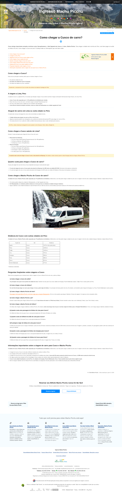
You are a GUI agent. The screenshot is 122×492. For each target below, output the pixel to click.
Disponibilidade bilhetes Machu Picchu (31, 452)
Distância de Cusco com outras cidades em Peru (21, 64)
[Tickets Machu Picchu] (64, 18)
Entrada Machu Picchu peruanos (60, 452)
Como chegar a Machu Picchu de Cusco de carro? (21, 62)
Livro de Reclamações (68, 466)
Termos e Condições (59, 466)
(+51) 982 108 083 (62, 470)
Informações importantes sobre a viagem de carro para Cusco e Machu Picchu (28, 67)
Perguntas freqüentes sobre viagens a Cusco (20, 66)
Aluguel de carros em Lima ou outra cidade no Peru (21, 57)
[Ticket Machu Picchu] (58, 18)
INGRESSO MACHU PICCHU (37, 1)
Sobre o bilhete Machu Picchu (47, 466)
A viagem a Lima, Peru (15, 55)
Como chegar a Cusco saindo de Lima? (19, 59)
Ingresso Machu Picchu (61, 11)
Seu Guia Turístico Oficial (87, 426)
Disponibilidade (71, 391)
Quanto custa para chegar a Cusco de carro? (20, 60)
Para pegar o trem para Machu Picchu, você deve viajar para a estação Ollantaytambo (30, 294)
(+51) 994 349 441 (80, 470)
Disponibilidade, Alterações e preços (91, 452)
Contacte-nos (76, 466)
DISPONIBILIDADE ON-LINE (55, 1)
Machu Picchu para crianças (75, 452)
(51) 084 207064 (46, 470)
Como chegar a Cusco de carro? (17, 54)
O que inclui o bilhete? (61, 455)
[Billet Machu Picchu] (61, 18)
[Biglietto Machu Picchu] (68, 18)
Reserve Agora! (50, 391)
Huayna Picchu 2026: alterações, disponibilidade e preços (104, 404)
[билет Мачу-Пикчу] (70, 18)
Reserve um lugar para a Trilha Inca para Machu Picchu (18, 404)
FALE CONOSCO (80, 1)
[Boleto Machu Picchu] (52, 18)
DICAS (88, 1)
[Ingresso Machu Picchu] (55, 18)
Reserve (117, 2)
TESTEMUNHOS (69, 1)
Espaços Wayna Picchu (47, 452)
